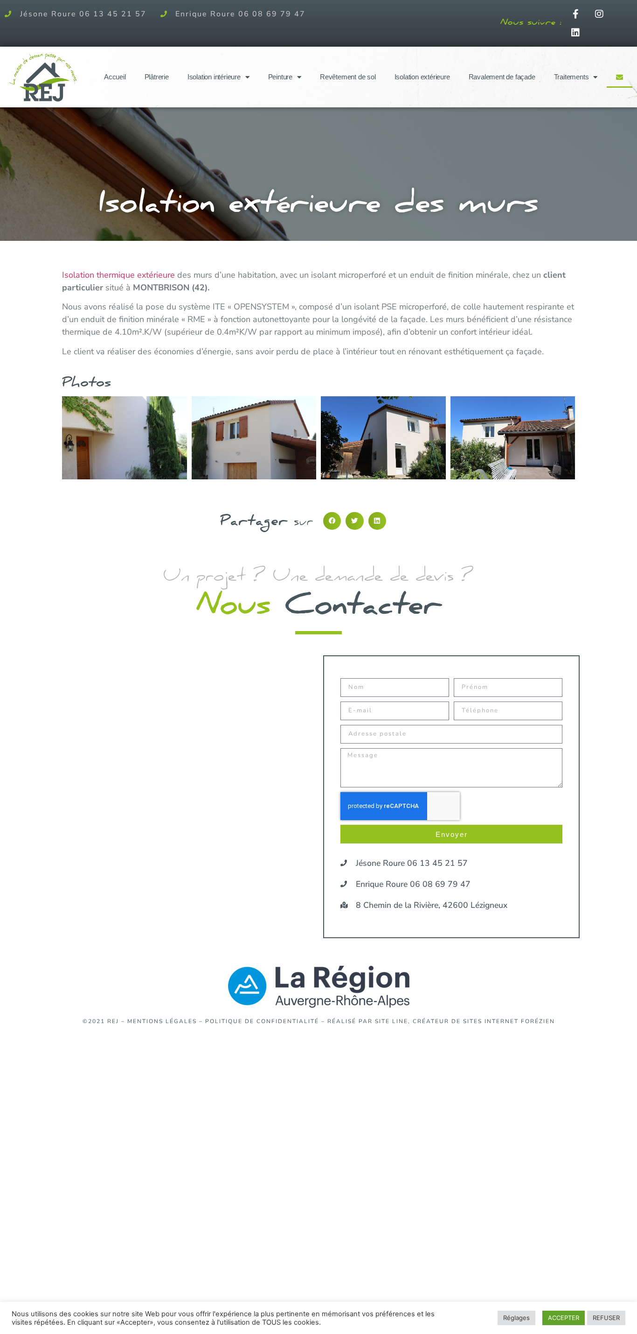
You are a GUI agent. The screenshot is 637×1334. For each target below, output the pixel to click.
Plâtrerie (157, 77)
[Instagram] (599, 14)
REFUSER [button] (606, 1317)
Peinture (280, 77)
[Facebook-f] (575, 14)
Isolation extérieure (422, 77)
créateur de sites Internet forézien (484, 1021)
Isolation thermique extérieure (118, 275)
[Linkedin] (575, 32)
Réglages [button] (516, 1317)
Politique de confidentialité (262, 1021)
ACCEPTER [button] (563, 1317)
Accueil (115, 77)
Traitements (571, 77)
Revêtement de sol (348, 77)
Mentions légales (162, 1021)
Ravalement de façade (502, 77)
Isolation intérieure (214, 77)
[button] (332, 521)
